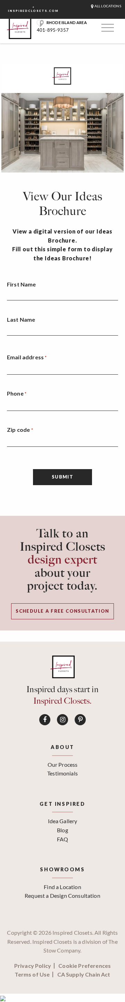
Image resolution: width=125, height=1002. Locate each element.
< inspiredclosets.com (33, 9)
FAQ (62, 839)
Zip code (20, 429)
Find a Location (62, 887)
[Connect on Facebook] (44, 719)
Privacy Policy (32, 966)
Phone (16, 393)
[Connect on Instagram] (62, 719)
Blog (62, 830)
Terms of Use (32, 974)
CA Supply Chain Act (83, 974)
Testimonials (62, 773)
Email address (27, 357)
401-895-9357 (53, 30)
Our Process (63, 764)
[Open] (106, 29)
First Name (21, 284)
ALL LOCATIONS (107, 6)
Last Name (21, 319)
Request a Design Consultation (62, 895)
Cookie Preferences (84, 966)
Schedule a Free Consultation (62, 611)
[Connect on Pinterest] (80, 719)
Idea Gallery (62, 821)
